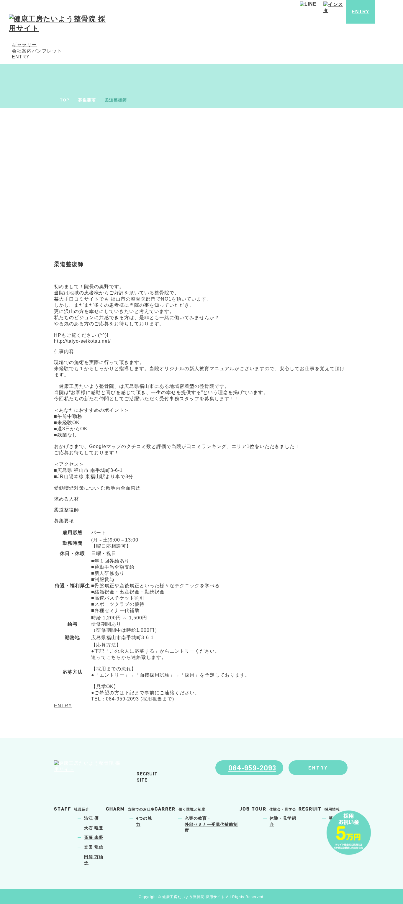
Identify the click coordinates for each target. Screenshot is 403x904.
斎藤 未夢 (93, 837)
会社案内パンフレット (37, 50)
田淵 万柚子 (93, 860)
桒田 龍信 (93, 847)
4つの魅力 (144, 821)
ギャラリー (24, 44)
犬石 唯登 (93, 828)
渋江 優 (91, 818)
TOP (64, 100)
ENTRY (21, 56)
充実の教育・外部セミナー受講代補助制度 (211, 824)
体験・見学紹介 (283, 821)
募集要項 (87, 100)
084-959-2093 (252, 768)
